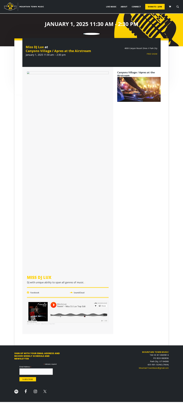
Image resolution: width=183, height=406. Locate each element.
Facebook (34, 292)
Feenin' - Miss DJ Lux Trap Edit (45, 324)
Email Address (25, 367)
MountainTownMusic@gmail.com (154, 368)
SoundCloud (78, 292)
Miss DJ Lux (35, 47)
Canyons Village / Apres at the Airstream (58, 51)
